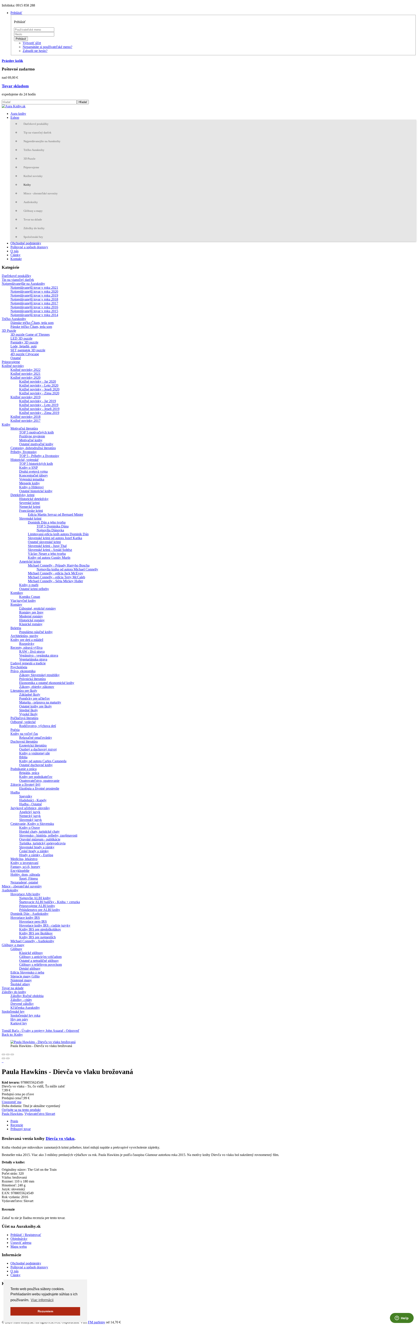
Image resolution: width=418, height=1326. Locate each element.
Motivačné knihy (30, 440)
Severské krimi (29, 503)
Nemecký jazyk (30, 816)
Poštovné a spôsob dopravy (29, 247)
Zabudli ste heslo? (35, 51)
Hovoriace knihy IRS (25, 917)
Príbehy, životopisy (23, 452)
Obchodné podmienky (25, 243)
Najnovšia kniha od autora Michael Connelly (67, 569)
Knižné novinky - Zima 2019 (39, 413)
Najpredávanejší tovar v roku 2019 (34, 295)
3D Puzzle (29, 158)
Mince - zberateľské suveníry (41, 193)
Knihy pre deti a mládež (26, 640)
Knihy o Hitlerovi (31, 487)
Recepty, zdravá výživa (26, 647)
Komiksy (16, 593)
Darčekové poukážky (36, 123)
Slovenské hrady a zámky (36, 847)
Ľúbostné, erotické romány (37, 608)
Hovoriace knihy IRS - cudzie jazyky (44, 925)
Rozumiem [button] (45, 1311)
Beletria (15, 628)
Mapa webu (18, 1246)
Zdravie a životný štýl (25, 784)
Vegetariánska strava (33, 659)
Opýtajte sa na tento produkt (21, 1110)
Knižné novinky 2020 (25, 377)
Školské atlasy (20, 984)
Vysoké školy (28, 714)
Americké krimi (30, 561)
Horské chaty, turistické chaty (39, 831)
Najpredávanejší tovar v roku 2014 (34, 315)
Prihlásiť (21, 38)
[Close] (3, 1054)
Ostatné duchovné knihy (36, 765)
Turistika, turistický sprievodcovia (42, 843)
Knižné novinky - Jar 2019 (37, 401)
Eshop (14, 117)
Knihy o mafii (28, 585)
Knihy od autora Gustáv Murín (49, 557)
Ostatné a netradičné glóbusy (39, 960)
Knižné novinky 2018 (25, 417)
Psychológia (18, 667)
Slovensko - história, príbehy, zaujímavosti (48, 835)
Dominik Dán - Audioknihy (29, 914)
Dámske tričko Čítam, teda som (32, 323)
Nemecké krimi (29, 507)
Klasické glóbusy (31, 953)
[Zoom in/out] (12, 1054)
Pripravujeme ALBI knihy (37, 906)
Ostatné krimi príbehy (34, 589)
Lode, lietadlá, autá (23, 346)
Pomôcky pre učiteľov (34, 698)
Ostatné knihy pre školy (35, 706)
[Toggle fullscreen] (8, 1054)
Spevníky (25, 796)
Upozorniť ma (11, 1102)
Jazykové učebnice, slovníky (30, 808)
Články (15, 255)
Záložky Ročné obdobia (27, 996)
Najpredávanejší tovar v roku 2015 (34, 311)
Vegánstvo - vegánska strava (38, 655)
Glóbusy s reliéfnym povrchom (40, 964)
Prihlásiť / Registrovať (25, 1235)
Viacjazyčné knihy (23, 600)
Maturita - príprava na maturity (40, 702)
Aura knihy (18, 113)
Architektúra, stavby (24, 636)
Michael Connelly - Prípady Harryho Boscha (58, 565)
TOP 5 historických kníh (36, 463)
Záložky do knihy (34, 228)
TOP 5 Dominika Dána (53, 526)
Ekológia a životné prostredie (39, 788)
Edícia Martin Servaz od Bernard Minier (55, 514)
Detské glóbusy (29, 968)
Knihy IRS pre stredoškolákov (40, 929)
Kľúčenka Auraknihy (25, 1007)
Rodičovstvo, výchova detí (37, 726)
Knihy (27, 184)
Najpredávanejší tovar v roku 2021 (34, 287)
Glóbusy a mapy (33, 210)
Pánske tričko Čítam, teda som (31, 327)
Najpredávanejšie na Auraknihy (42, 141)
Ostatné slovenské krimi (44, 542)
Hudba (15, 792)
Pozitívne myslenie (32, 436)
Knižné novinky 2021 (25, 373)
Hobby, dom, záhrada (25, 874)
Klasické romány (30, 624)
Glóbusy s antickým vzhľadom (40, 957)
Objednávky (18, 1239)
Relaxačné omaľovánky (35, 737)
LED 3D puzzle (21, 338)
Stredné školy (28, 710)
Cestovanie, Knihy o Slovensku (32, 824)
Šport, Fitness (28, 878)
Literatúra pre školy (23, 690)
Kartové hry (18, 1023)
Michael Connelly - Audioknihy (32, 941)
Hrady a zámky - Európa (36, 855)
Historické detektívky (34, 499)
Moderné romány (31, 616)
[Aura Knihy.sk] (13, 106)
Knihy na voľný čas (24, 734)
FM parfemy (96, 1322)
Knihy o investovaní (24, 863)
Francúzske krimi (31, 510)
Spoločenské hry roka (25, 1015)
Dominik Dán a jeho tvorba (47, 522)
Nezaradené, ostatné (24, 882)
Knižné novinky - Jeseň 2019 (39, 409)
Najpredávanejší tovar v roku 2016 (34, 307)
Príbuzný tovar (20, 1129)
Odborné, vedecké (23, 722)
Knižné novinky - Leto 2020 (38, 385)
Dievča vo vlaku (60, 1138)
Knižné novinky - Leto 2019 (38, 405)
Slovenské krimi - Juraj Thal (47, 546)
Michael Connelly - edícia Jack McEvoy (55, 573)
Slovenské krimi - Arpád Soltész (50, 550)
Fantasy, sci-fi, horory (25, 867)
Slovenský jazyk (30, 820)
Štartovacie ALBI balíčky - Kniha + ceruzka (49, 902)
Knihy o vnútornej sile (34, 753)
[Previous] (3, 1058)
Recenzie (16, 1125)
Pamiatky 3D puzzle (24, 342)
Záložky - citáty (21, 1000)
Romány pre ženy (31, 612)
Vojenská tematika (31, 479)
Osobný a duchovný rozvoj (38, 749)
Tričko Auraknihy (34, 150)
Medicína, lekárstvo (23, 859)
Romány (16, 604)
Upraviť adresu (20, 1242)
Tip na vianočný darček (37, 132)
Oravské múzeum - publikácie (39, 839)
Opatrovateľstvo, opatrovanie (39, 780)
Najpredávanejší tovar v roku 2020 (34, 291)
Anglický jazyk (29, 812)
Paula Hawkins (12, 1114)
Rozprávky (26, 643)
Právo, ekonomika (22, 671)
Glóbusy (16, 949)
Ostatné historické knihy (35, 491)
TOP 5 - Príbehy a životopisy (39, 456)
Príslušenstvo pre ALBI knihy (39, 910)
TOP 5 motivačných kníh (36, 432)
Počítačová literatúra (24, 718)
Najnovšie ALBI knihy (35, 898)
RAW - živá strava (32, 651)
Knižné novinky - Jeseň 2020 (39, 389)
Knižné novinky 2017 (25, 420)
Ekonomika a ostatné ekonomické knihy (46, 683)
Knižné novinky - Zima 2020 (39, 393)
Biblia (23, 757)
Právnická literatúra (32, 679)
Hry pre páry (19, 1019)
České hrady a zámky (34, 851)
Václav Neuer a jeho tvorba (47, 553)
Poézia (15, 730)
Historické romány (32, 620)
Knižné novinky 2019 (25, 397)
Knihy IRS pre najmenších (37, 937)
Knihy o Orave (29, 827)
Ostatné (15, 358)
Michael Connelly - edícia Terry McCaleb (56, 577)
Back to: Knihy (12, 1034)
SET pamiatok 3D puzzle (27, 350)
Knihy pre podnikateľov (35, 777)
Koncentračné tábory (33, 475)
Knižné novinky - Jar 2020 (37, 381)
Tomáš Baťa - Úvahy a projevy (24, 1030)
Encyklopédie (19, 870)
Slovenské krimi (30, 518)
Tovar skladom (15, 86)
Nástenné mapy (21, 980)
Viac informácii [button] (42, 1300)
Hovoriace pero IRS (33, 921)
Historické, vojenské (24, 460)
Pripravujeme (31, 167)
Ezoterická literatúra (33, 745)
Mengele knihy (29, 483)
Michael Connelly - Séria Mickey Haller (55, 581)
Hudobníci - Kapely (33, 800)
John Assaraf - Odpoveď (62, 1030)
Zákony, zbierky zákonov (36, 687)
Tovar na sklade (33, 219)
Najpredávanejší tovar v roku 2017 (34, 303)
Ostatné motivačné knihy (36, 444)
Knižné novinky (33, 176)
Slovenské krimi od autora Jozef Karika (55, 538)
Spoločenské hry (33, 237)
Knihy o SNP (28, 467)
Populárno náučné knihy (36, 632)
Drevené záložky (22, 1004)
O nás (14, 251)
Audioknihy (31, 202)
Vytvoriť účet (32, 43)
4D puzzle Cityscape (24, 354)
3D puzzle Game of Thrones (30, 334)
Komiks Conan (29, 597)
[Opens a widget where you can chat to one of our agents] (402, 1318)
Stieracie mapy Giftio (25, 976)
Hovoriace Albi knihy (25, 894)
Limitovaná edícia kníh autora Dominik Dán (58, 534)
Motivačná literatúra (24, 428)
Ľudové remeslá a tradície (28, 663)
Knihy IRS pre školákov (36, 933)
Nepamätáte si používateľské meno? (47, 47)
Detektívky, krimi (22, 495)
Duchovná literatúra (24, 741)
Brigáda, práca (29, 773)
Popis (14, 1121)
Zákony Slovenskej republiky (39, 675)
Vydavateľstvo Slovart (39, 1114)
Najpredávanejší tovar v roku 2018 (34, 299)
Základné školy (29, 694)
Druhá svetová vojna (33, 471)
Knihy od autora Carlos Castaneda (42, 761)
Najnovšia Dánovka (50, 530)
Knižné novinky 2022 (25, 370)
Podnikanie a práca (23, 769)
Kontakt (16, 259)
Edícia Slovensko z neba (27, 972)
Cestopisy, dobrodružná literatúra (33, 448)
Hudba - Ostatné (30, 804)
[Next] (8, 1058)
